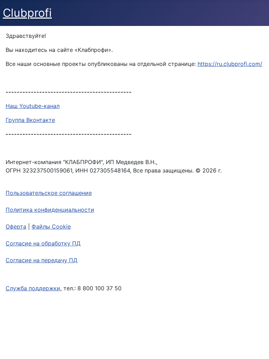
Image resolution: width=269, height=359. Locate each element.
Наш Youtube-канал (33, 105)
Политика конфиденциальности (50, 209)
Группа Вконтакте (30, 119)
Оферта (16, 226)
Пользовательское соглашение (49, 192)
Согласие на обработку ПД (43, 243)
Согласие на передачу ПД (41, 260)
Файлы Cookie (51, 226)
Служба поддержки (33, 288)
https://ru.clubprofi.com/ (230, 63)
